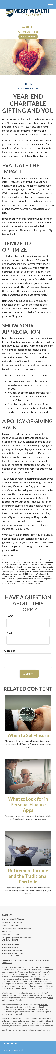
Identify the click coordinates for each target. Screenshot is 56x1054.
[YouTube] (27, 27)
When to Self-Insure (28, 735)
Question (9, 650)
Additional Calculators (12, 950)
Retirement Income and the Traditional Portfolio (28, 876)
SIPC (46, 1005)
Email (9, 633)
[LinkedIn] (23, 27)
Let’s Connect (28, 36)
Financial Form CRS (12, 956)
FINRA (41, 1005)
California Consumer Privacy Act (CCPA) (31, 995)
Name (9, 615)
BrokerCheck (7, 963)
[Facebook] (31, 27)
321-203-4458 (30, 31)
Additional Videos (10, 947)
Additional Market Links (12, 953)
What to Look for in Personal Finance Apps (28, 804)
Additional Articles (10, 944)
